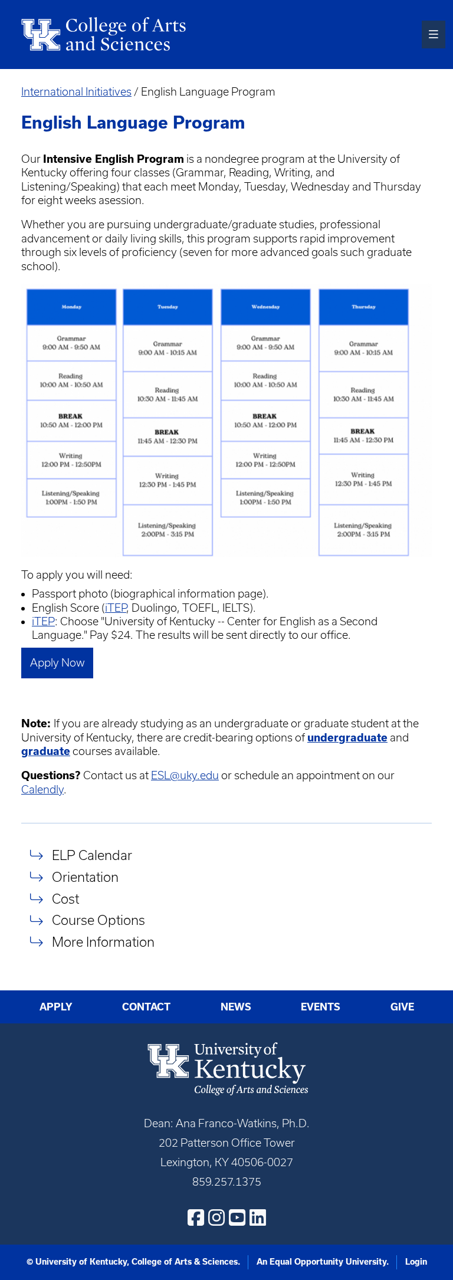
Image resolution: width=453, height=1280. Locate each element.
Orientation (85, 876)
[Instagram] (216, 1217)
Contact (146, 1007)
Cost (65, 898)
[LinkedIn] (258, 1217)
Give (402, 1007)
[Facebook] (196, 1217)
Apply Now (57, 663)
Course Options (98, 920)
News (236, 1007)
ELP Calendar (92, 855)
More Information (103, 941)
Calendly (42, 789)
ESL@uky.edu (185, 775)
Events (320, 1007)
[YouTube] (237, 1217)
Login (416, 1261)
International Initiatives (76, 92)
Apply (56, 1007)
